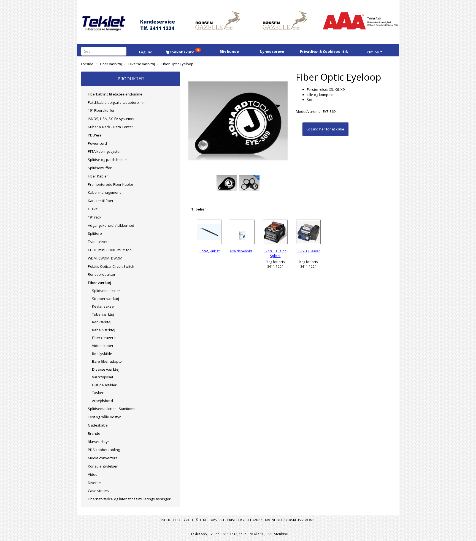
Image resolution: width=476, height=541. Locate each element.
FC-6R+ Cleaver (308, 251)
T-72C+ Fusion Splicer (275, 253)
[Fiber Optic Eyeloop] (238, 121)
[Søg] (123, 51)
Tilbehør (198, 209)
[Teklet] (103, 20)
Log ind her (316, 129)
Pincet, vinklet (209, 251)
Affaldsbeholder (242, 251)
